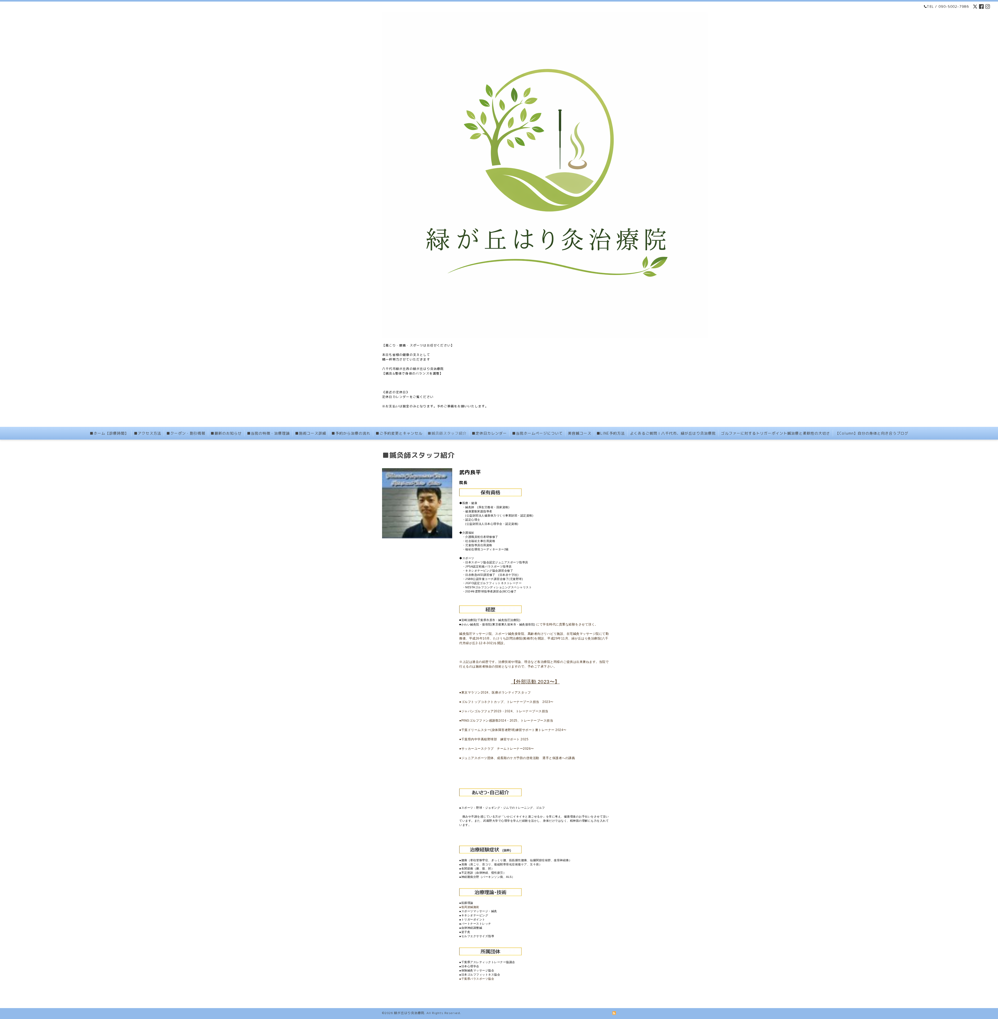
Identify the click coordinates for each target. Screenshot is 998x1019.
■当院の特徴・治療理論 (268, 433)
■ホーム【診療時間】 (109, 433)
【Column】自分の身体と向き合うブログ (871, 433)
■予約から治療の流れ (350, 433)
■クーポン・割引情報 (185, 433)
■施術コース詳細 (310, 433)
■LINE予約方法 (610, 433)
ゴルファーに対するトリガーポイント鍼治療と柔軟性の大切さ (775, 433)
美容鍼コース (579, 433)
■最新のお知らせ (226, 433)
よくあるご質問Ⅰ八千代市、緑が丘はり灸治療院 (673, 433)
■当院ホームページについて (537, 433)
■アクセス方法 (147, 433)
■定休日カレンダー (489, 433)
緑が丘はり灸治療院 (409, 1013)
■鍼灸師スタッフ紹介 (447, 433)
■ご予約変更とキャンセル (399, 433)
